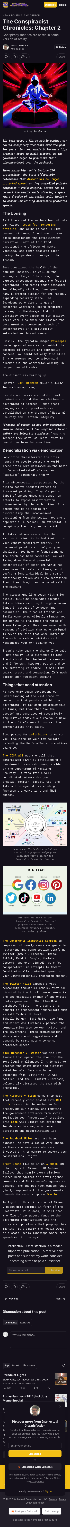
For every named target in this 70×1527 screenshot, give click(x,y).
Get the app (52, 1511)
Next (59, 1298)
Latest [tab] (15, 1365)
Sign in (63, 4)
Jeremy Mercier (19, 45)
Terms (62, 1499)
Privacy (53, 1499)
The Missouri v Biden (19, 1095)
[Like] (6, 56)
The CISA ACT (13, 755)
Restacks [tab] (25, 1322)
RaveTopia (40, 131)
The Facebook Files (17, 1138)
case (14, 1122)
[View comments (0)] (14, 56)
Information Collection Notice (46, 1478)
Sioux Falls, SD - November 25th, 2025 (25, 1379)
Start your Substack (26, 1511)
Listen (62, 47)
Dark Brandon (28, 382)
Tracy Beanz (12, 1163)
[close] (60, 1406)
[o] (61, 1379)
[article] (35, 1381)
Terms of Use (53, 1474)
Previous (13, 1298)
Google (52, 1194)
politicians (38, 734)
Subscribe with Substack (37, 1466)
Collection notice (35, 1502)
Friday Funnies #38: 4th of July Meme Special (25, 1398)
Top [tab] (7, 1365)
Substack (18, 1519)
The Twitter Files (17, 983)
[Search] (63, 1365)
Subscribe (50, 4)
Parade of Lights (14, 1375)
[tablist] (17, 1322)
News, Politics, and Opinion (21, 15)
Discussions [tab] (28, 1365)
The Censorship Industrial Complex (30, 940)
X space (52, 1163)
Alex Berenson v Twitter (22, 1053)
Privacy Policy (37, 1481)
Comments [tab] (11, 1322)
